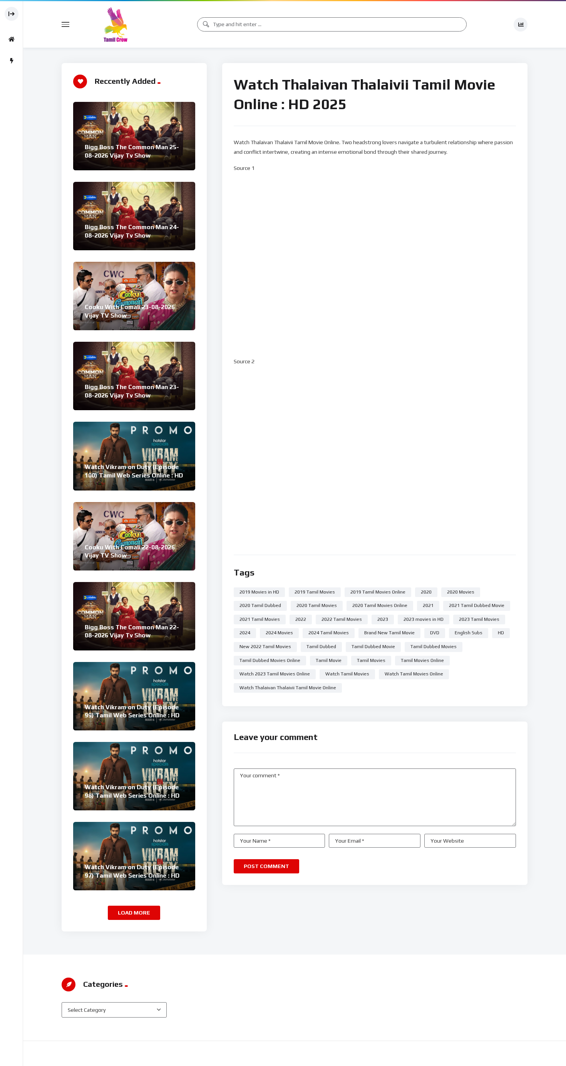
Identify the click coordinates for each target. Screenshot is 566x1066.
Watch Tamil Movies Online (414, 674)
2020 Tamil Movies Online (379, 605)
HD (501, 632)
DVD (434, 632)
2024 (244, 632)
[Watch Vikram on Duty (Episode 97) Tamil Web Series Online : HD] (134, 856)
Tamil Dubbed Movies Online (269, 660)
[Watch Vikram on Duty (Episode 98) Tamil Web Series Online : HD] (134, 776)
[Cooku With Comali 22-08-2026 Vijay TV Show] (134, 536)
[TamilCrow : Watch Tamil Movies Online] (115, 24)
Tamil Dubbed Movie (373, 646)
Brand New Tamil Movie (389, 632)
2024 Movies (279, 632)
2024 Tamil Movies (328, 632)
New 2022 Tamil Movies (265, 646)
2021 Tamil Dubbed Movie (476, 605)
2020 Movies (460, 592)
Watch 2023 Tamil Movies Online (274, 674)
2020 (426, 592)
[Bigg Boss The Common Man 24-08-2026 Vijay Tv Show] (134, 216)
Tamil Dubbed (321, 646)
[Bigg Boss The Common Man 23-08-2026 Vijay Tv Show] (134, 376)
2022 (300, 619)
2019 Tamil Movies (315, 592)
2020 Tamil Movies (316, 605)
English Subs (468, 632)
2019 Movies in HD (259, 592)
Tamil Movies (371, 660)
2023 (382, 619)
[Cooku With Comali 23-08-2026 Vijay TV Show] (134, 296)
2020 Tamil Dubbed (260, 605)
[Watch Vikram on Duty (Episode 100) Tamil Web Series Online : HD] (134, 456)
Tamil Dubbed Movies (433, 646)
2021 (428, 605)
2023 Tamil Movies (479, 619)
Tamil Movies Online (422, 660)
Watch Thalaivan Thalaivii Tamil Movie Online (287, 687)
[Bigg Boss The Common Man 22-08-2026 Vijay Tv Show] (134, 616)
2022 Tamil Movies (342, 619)
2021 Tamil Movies (259, 619)
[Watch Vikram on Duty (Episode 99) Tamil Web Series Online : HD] (134, 696)
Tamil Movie (329, 660)
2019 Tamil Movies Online (377, 592)
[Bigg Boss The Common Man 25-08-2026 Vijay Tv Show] (134, 136)
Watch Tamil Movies (347, 674)
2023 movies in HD (424, 619)
